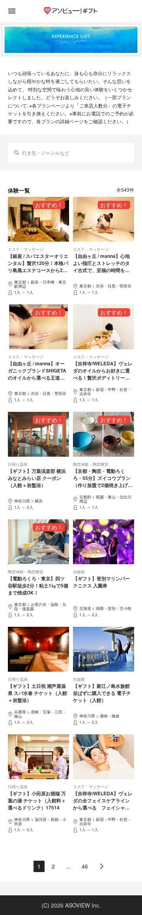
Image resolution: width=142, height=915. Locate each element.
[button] (101, 866)
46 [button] (85, 866)
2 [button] (53, 866)
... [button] (68, 866)
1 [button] (39, 866)
